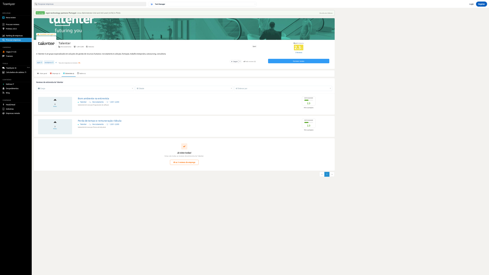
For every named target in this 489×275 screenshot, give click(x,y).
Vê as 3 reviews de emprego (184, 162)
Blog (8, 93)
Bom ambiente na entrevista (93, 98)
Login (471, 4)
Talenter (83, 102)
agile (38, 62)
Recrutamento (66, 46)
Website (91, 46)
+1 (56, 62)
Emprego (56, 73)
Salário (82, 73)
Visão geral (43, 73)
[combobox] (90, 4)
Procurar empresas (13, 40)
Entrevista (69, 73)
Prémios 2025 (11, 29)
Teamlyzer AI (18, 68)
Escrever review (298, 61)
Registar (481, 4)
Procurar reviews (12, 24)
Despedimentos (12, 88)
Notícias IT (10, 84)
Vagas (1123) (11, 52)
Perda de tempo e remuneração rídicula (99, 120)
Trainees (9, 56)
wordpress (48, 62)
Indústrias (10, 109)
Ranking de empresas (14, 36)
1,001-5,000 (80, 46)
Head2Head (10, 105)
